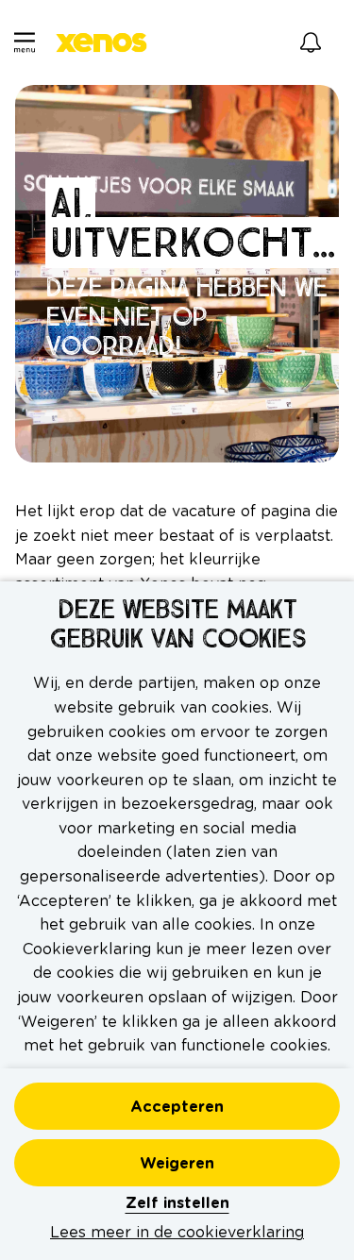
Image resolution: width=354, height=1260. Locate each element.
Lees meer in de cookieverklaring (177, 1232)
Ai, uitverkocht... (192, 222)
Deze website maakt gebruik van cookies (177, 625)
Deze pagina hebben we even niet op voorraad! (186, 317)
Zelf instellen (177, 1203)
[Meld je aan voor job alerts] (310, 42)
